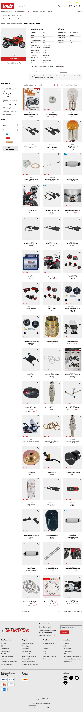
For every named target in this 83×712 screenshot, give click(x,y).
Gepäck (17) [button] (6, 97)
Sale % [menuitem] (29, 12)
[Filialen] (65, 6)
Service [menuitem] (49, 12)
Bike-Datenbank (5, 651)
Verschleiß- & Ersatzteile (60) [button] (9, 90)
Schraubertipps (26, 651)
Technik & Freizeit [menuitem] (19, 12)
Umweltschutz (67, 661)
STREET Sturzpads (31, 308)
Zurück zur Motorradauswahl (11, 19)
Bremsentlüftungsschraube (52, 408)
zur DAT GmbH (63, 72)
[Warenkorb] (80, 6)
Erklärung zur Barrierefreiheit (71, 659)
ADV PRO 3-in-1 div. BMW (52, 243)
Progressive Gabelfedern (52, 568)
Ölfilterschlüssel (31, 472)
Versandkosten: (32, 705)
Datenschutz (67, 648)
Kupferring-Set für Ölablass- (52, 441)
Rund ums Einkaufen (49, 654)
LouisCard (4, 659)
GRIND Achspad (73, 277)
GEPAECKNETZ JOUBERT (31, 210)
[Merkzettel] (75, 6)
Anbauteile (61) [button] (7, 114)
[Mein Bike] (70, 6)
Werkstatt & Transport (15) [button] (10, 111)
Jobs (44, 651)
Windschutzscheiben (72, 341)
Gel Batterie (31, 277)
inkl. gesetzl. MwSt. (42, 703)
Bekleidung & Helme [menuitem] (6, 12)
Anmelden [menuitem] (79, 12)
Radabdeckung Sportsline (72, 601)
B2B (2, 646)
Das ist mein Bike (13, 59)
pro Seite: (38, 85)
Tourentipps (25, 646)
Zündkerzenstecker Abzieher (73, 472)
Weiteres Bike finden (12, 63)
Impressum (66, 643)
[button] (79, 2)
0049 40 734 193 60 (17, 631)
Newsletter (4, 654)
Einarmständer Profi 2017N (73, 408)
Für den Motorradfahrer (28, 661)
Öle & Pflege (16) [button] (7, 94)
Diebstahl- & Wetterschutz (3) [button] (10, 101)
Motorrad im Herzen (27, 654)
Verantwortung (47, 659)
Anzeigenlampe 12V (31, 504)
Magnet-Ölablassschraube (31, 179)
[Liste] (57, 85)
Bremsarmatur (52, 472)
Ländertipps (25, 648)
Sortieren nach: (65, 85)
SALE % (8, 138)
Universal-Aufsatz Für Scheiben (31, 441)
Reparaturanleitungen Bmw (31, 114)
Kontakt (3, 643)
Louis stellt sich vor (48, 643)
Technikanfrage (5, 648)
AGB (64, 646)
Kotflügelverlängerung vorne (72, 568)
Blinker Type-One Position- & (31, 146)
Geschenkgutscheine (7, 656)
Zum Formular (50, 77)
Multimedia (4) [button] (7, 108)
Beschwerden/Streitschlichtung (72, 656)
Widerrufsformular (68, 654)
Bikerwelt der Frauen (28, 643)
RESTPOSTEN (9, 142)
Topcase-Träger (52, 277)
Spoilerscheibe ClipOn (72, 179)
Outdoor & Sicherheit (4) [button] (9, 105)
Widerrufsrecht (67, 651)
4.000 (72, 504)
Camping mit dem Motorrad (30, 664)
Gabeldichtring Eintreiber (52, 341)
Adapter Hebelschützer (52, 114)
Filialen (45, 646)
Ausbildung (46, 648)
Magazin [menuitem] (42, 12)
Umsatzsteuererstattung (49, 656)
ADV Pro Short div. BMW (73, 243)
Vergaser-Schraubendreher (52, 179)
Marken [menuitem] (35, 12)
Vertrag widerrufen (6, 664)
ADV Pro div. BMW (51, 504)
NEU (7, 134)
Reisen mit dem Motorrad (29, 656)
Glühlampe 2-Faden (73, 114)
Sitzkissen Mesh (31, 374)
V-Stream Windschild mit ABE (72, 210)
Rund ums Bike (26, 659)
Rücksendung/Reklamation (9, 661)
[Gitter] (54, 85)
